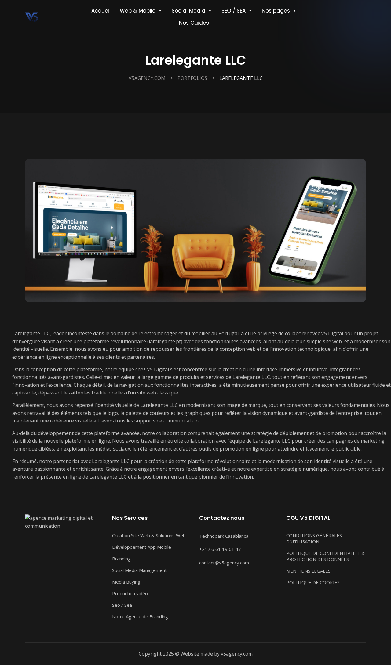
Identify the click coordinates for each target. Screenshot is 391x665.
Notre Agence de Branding (140, 616)
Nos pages (276, 10)
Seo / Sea (122, 605)
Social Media (188, 10)
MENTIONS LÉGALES (308, 571)
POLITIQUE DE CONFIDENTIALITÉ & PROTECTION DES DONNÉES (325, 556)
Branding (121, 558)
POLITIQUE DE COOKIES (313, 582)
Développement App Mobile (141, 547)
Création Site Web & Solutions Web (149, 535)
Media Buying (126, 582)
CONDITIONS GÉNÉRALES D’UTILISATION (314, 538)
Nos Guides (194, 23)
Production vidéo (130, 593)
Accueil (101, 10)
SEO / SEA (233, 10)
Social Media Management (139, 570)
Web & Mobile (137, 10)
